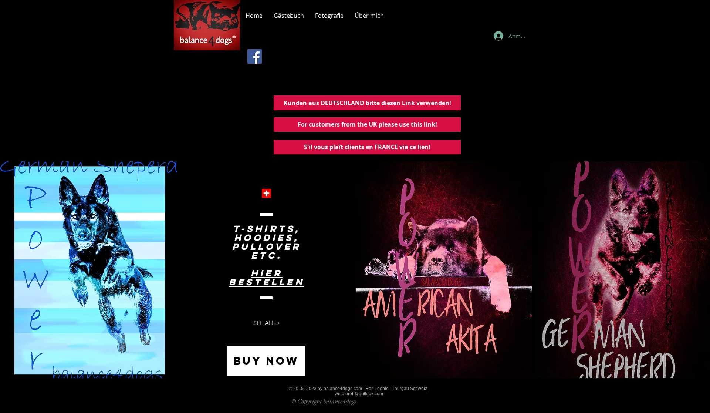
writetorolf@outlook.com (359, 393)
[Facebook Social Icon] (254, 56)
